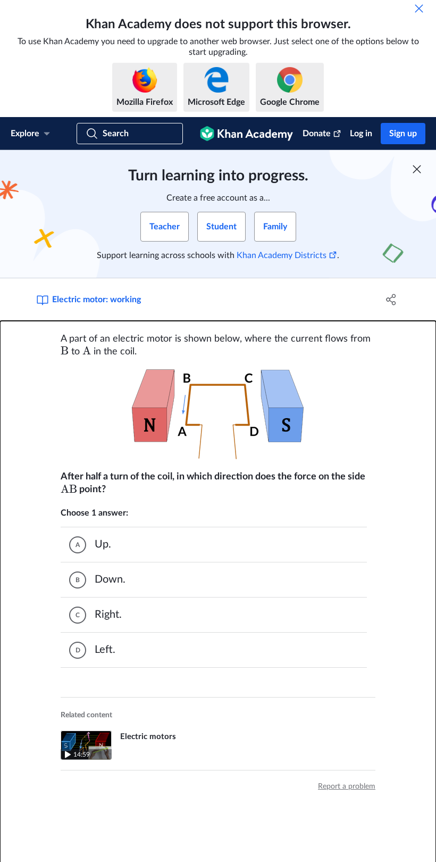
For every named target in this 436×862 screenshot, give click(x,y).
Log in (361, 133)
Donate (317, 133)
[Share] (391, 299)
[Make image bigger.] (218, 414)
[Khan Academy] (246, 134)
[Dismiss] (418, 8)
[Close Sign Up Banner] (416, 169)
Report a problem (346, 786)
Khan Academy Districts (281, 255)
